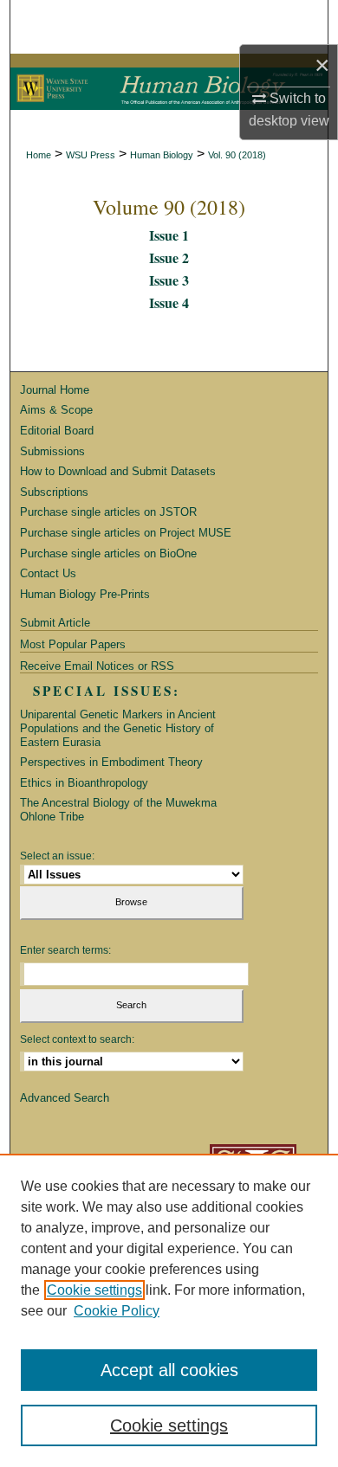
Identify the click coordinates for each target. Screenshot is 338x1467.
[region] (169, 1310)
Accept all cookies (169, 1370)
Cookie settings (94, 1290)
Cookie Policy (116, 1310)
